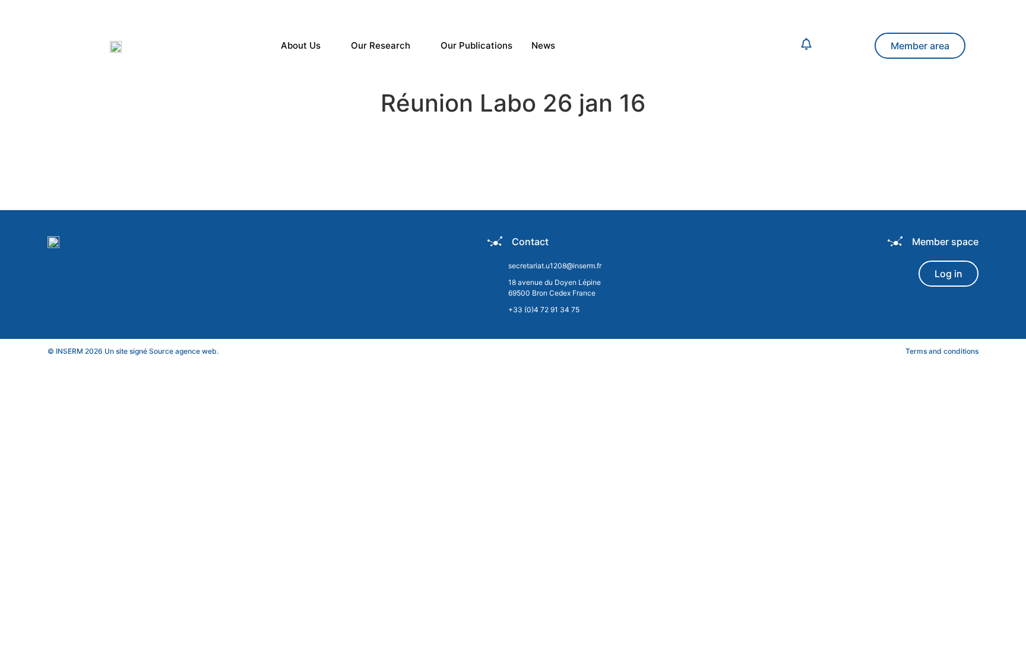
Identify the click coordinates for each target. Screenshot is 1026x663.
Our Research (380, 45)
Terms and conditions (941, 351)
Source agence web (183, 351)
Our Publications (476, 45)
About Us (301, 45)
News (543, 45)
